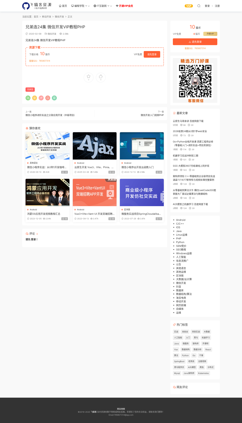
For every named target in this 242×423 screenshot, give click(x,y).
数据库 (180, 290)
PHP (178, 238)
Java (178, 231)
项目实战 (196, 331)
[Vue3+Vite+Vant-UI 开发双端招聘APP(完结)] (95, 192)
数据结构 (186, 349)
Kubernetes (203, 373)
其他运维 (181, 271)
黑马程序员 (179, 367)
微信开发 (52, 33)
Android (80, 163)
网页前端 (181, 305)
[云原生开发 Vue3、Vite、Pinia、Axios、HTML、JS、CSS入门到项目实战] (95, 146)
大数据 (207, 331)
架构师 (196, 343)
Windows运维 (184, 253)
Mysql (177, 373)
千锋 (201, 355)
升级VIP (210, 33)
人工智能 (181, 257)
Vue (176, 349)
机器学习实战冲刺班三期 (185, 155)
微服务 (186, 343)
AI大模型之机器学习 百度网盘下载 (190, 204)
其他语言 (34, 163)
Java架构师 (189, 373)
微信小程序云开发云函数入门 (137, 167)
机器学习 (206, 337)
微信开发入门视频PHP (152, 115)
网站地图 (121, 409)
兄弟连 (30, 89)
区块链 (127, 209)
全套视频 (202, 361)
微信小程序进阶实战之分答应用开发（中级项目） (51, 115)
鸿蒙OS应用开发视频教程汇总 (43, 213)
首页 (64, 5)
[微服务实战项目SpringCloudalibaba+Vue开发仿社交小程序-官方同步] (142, 192)
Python (180, 242)
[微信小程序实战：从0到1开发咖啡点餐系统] (47, 146)
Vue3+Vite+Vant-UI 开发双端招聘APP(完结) (94, 214)
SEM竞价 (181, 245)
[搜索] (199, 5)
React (208, 349)
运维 (178, 312)
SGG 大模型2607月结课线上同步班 (191, 165)
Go (194, 355)
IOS (178, 227)
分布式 (211, 367)
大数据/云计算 (184, 279)
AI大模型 (192, 367)
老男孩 (191, 361)
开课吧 (205, 343)
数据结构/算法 (184, 294)
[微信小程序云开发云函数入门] (142, 146)
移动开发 (181, 301)
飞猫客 (37, 6)
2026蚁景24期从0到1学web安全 (190, 131)
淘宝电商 (181, 297)
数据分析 (198, 349)
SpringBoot (179, 361)
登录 (33, 239)
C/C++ (180, 223)
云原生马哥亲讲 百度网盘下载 (188, 121)
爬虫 (202, 367)
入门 (188, 337)
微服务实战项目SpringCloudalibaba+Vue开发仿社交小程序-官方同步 (141, 214)
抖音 (178, 286)
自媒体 (180, 308)
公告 (178, 264)
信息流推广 (182, 260)
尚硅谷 (185, 331)
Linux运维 (181, 234)
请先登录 (152, 54)
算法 (176, 355)
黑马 (196, 337)
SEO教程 (181, 249)
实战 (176, 331)
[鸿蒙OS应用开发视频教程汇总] (47, 192)
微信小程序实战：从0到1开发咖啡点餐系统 (47, 167)
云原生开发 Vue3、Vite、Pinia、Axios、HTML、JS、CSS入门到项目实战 (94, 167)
